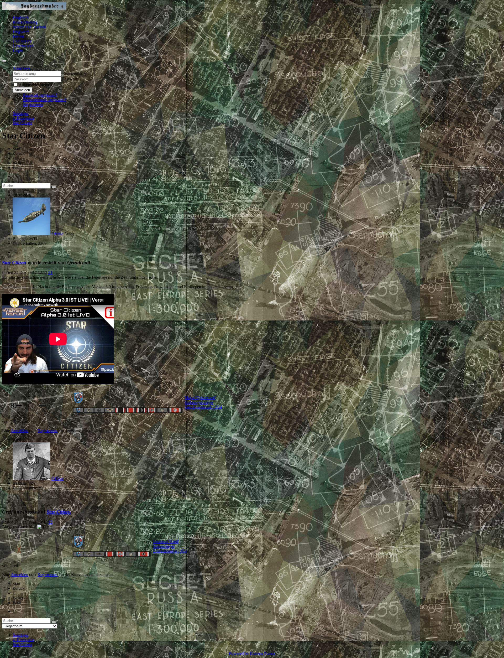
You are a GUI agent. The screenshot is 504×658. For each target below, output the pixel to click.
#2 (50, 522)
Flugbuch (20, 17)
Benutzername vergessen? (44, 99)
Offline (57, 234)
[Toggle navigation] (4, 61)
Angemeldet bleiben (35, 84)
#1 (50, 272)
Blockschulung (25, 22)
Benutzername (74, 73)
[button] (21, 68)
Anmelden (22, 90)
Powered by (239, 653)
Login (18, 50)
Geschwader (23, 46)
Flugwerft (21, 31)
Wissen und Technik (29, 27)
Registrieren (33, 104)
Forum (18, 36)
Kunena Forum (262, 653)
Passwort (69, 79)
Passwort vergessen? (40, 95)
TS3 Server (22, 41)
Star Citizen (14, 262)
